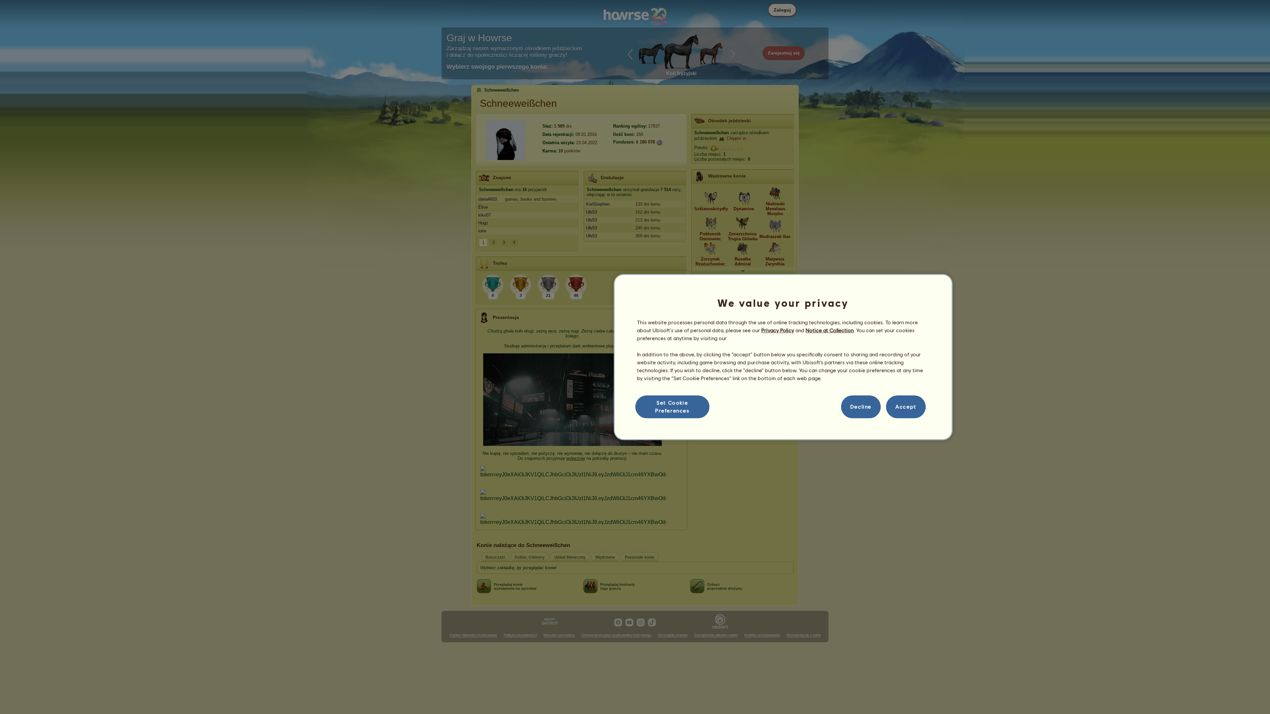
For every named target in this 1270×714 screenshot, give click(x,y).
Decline (860, 407)
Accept (905, 407)
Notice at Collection (830, 330)
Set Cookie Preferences (672, 406)
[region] (783, 357)
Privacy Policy (777, 330)
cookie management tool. (758, 338)
